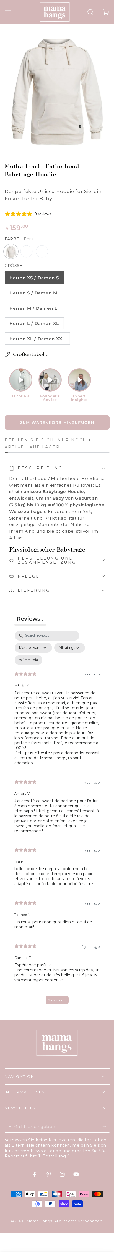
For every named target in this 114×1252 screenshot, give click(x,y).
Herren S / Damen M (33, 293)
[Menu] (8, 12)
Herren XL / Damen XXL (37, 338)
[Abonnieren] (105, 1126)
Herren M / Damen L (33, 308)
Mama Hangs (39, 1221)
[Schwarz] (42, 251)
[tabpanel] (57, 820)
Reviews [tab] (30, 618)
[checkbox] (28, 660)
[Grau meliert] (26, 251)
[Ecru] (11, 251)
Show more (57, 1000)
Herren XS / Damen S (34, 277)
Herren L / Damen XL (34, 323)
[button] (90, 12)
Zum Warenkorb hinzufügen (57, 422)
